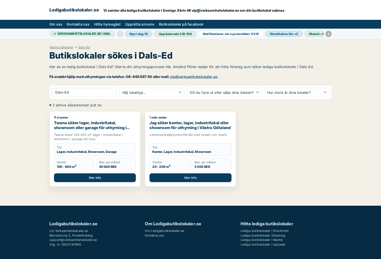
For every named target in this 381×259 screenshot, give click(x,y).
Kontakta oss (78, 24)
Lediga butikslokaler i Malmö (262, 240)
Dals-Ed (84, 47)
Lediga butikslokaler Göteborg (263, 235)
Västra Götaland (61, 47)
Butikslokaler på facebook (181, 24)
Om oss (55, 24)
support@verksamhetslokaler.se (73, 240)
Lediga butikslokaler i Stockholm (265, 231)
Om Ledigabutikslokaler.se (164, 231)
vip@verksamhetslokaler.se (193, 76)
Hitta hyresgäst (107, 24)
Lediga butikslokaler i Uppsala (263, 244)
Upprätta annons (140, 24)
